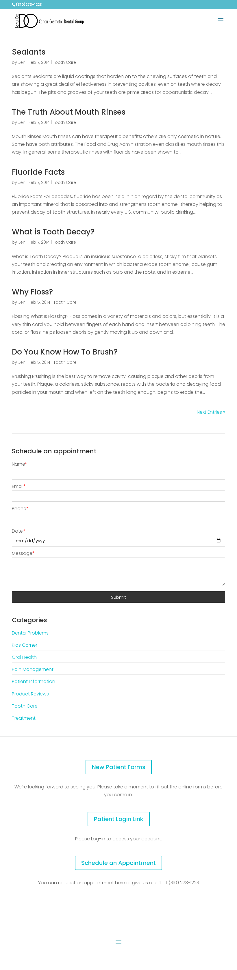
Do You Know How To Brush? (65, 352)
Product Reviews (30, 694)
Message (23, 553)
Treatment (24, 718)
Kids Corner (24, 645)
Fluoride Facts (38, 172)
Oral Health (24, 657)
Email (19, 486)
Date (18, 531)
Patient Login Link (118, 819)
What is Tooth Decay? (53, 232)
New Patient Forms (118, 767)
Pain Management (32, 669)
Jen (21, 62)
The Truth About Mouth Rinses (68, 112)
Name (19, 464)
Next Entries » (211, 412)
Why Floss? (32, 292)
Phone (20, 508)
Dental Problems (30, 633)
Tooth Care (64, 62)
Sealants (28, 52)
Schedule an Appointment (118, 863)
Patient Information (33, 681)
